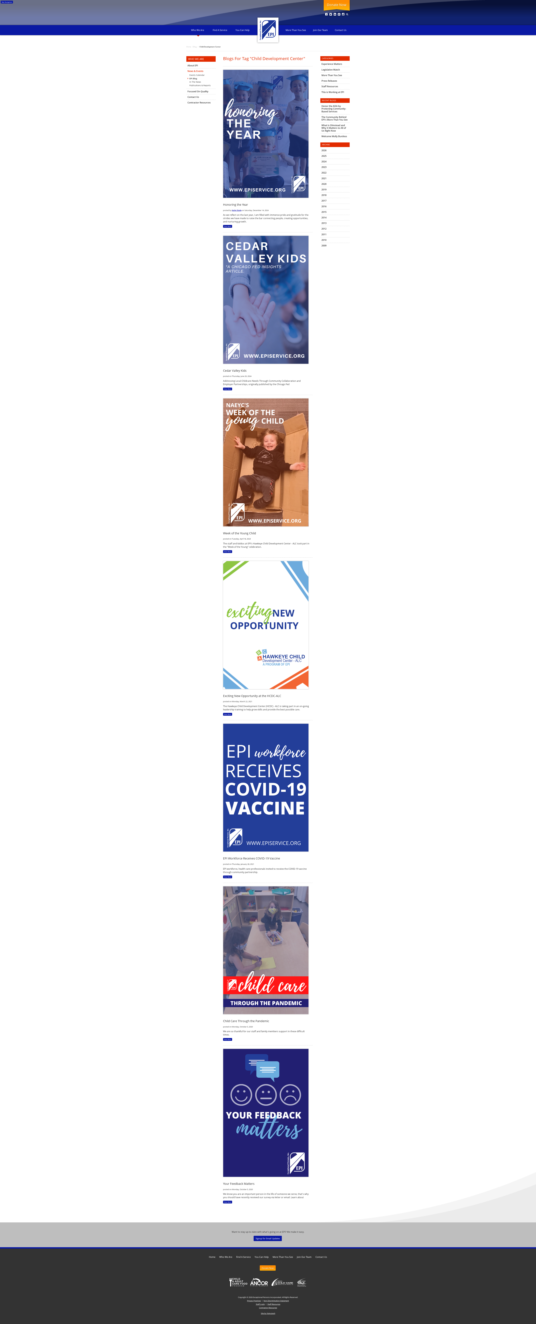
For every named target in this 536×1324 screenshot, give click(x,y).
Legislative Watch (330, 69)
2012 (323, 228)
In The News (195, 82)
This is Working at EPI (332, 92)
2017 (323, 200)
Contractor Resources (199, 102)
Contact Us (340, 30)
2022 (323, 172)
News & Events (195, 71)
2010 (323, 240)
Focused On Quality (197, 91)
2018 (323, 195)
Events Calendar (197, 75)
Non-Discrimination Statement (276, 1300)
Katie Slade (236, 210)
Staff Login (260, 1304)
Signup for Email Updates (268, 1238)
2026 (323, 150)
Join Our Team (320, 30)
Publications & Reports (200, 85)
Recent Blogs (329, 100)
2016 (323, 206)
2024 (323, 161)
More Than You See (296, 30)
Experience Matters (331, 64)
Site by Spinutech (268, 1313)
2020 (323, 183)
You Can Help (242, 30)
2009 (323, 245)
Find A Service (220, 30)
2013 (323, 223)
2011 (323, 234)
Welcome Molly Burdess (334, 136)
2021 (323, 178)
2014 (323, 217)
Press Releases (329, 80)
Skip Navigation (7, 2)
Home (212, 1256)
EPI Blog (193, 78)
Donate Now (336, 4)
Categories (327, 58)
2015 (323, 212)
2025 (323, 155)
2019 (323, 189)
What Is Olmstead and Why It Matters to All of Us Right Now (333, 128)
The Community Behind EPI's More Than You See (334, 118)
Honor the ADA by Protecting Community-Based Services (333, 109)
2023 (323, 167)
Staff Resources (329, 86)
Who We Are (197, 30)
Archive (326, 144)
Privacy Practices (254, 1300)
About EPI (192, 65)
